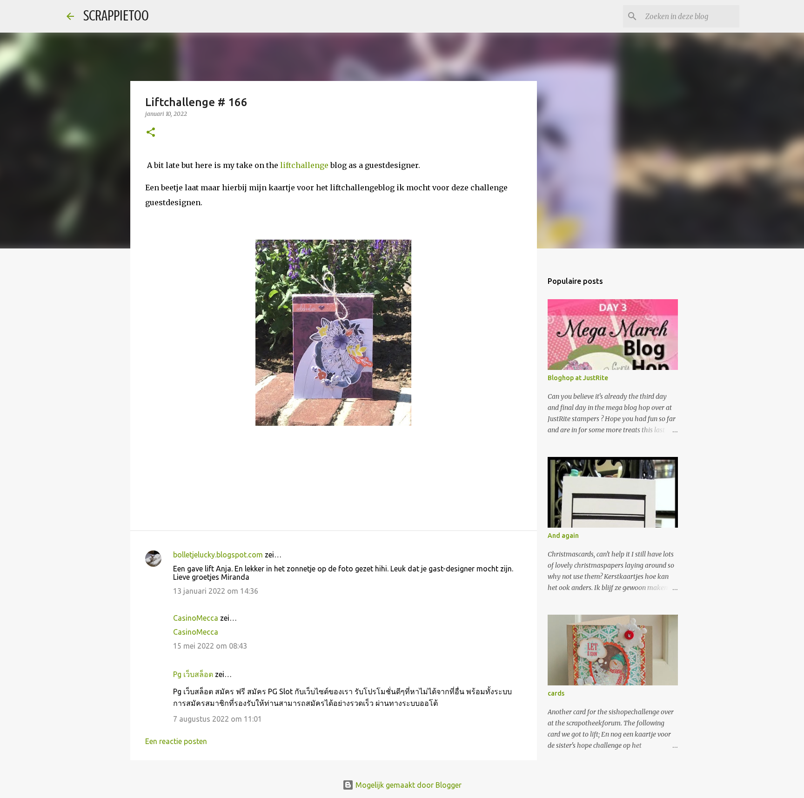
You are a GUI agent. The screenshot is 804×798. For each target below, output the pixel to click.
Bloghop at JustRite (578, 378)
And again (563, 535)
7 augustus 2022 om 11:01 (217, 719)
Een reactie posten (176, 741)
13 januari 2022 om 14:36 (215, 591)
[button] (150, 133)
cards (556, 693)
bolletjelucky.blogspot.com (218, 554)
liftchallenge (304, 165)
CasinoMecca (195, 618)
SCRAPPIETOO (116, 15)
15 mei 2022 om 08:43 (210, 646)
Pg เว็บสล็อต (193, 674)
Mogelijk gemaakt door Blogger (408, 785)
